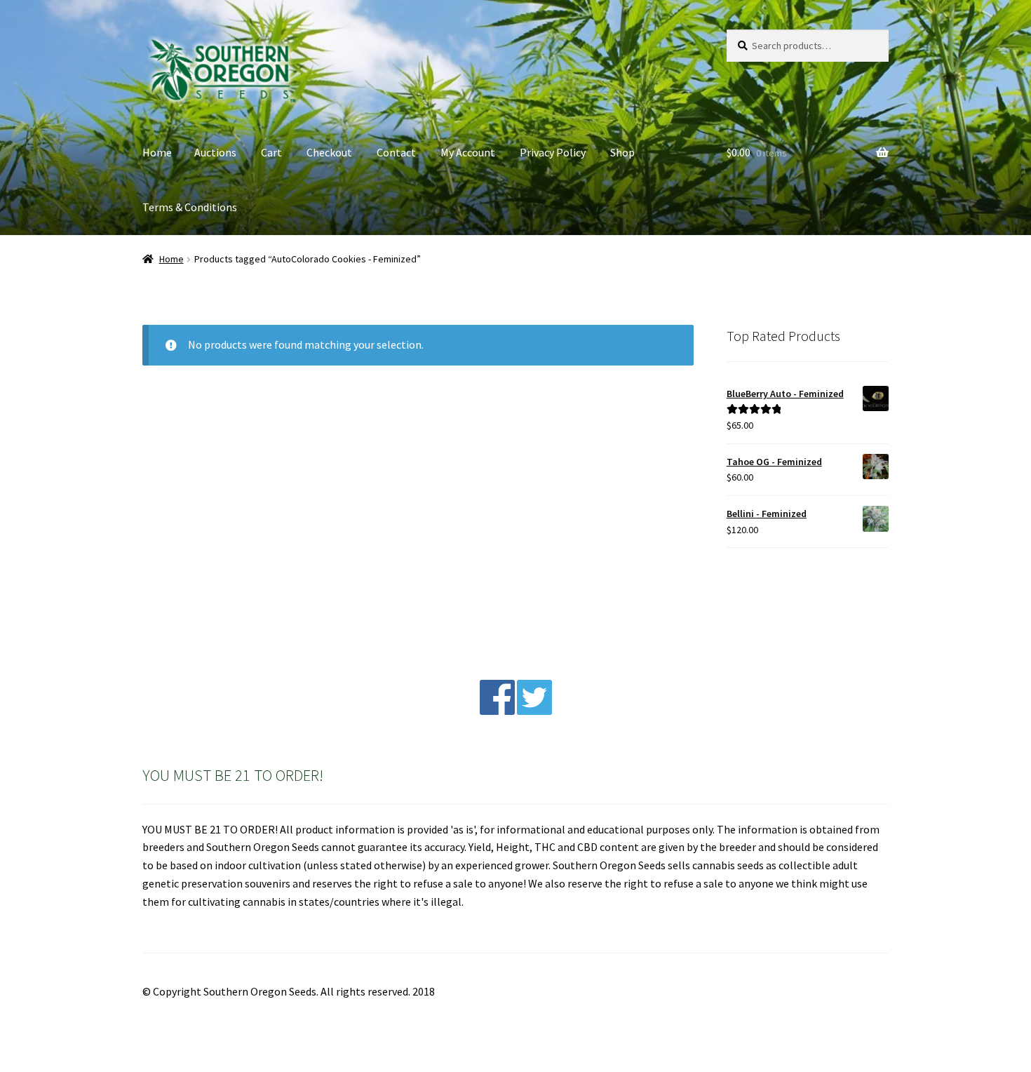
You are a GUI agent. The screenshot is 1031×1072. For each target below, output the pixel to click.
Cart (271, 152)
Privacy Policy (553, 152)
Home (157, 152)
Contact (396, 152)
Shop (622, 152)
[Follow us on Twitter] (534, 711)
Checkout (329, 152)
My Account (467, 152)
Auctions (215, 152)
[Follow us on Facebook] (497, 711)
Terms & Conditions (189, 207)
